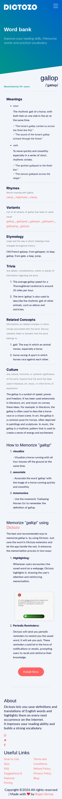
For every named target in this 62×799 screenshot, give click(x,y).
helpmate (21, 197)
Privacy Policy (42, 773)
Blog (36, 778)
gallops (24, 226)
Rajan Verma (44, 794)
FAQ (6, 768)
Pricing (8, 782)
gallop (10, 221)
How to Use (11, 759)
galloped (22, 221)
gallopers (48, 221)
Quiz (7, 763)
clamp (33, 197)
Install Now (31, 672)
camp (9, 197)
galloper (35, 221)
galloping (12, 226)
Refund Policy (42, 768)
